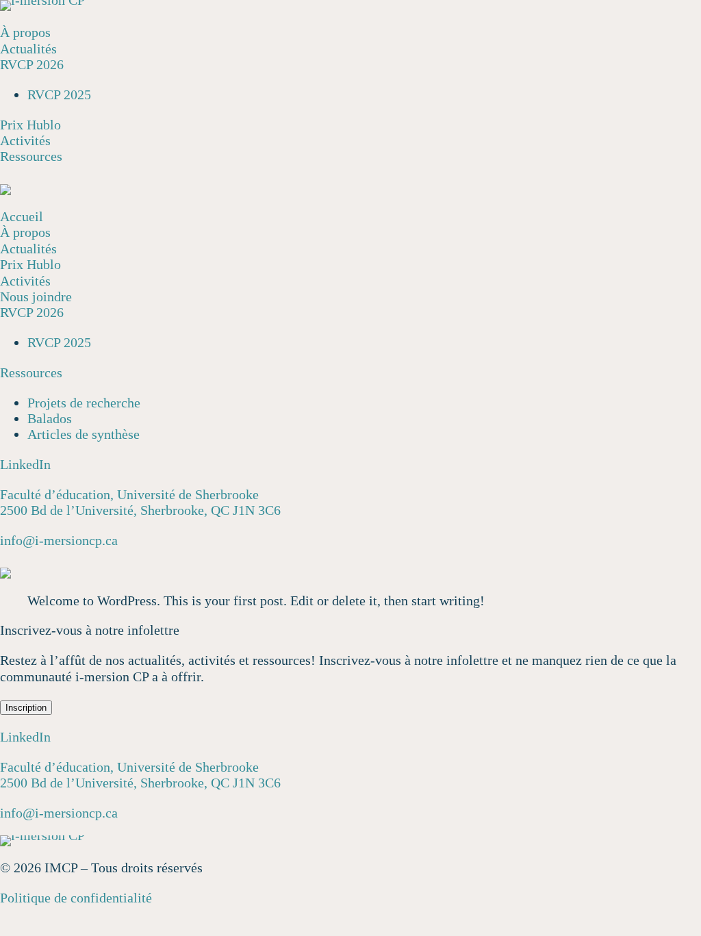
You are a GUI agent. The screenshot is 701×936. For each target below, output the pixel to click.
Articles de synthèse (83, 434)
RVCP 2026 (32, 64)
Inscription (26, 708)
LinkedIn (25, 464)
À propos (25, 32)
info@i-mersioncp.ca (59, 540)
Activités (25, 140)
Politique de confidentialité (76, 897)
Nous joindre (36, 296)
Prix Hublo (30, 124)
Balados (49, 418)
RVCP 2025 (59, 94)
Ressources (31, 156)
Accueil (21, 216)
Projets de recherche (83, 402)
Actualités (28, 48)
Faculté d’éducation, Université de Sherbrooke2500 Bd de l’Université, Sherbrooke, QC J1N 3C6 (140, 502)
